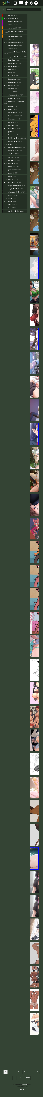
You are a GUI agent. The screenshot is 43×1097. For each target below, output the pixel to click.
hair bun (11, 125)
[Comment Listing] (21, 4)
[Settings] (31, 4)
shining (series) (13, 21)
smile (10, 195)
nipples (10, 154)
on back (11, 157)
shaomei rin (12, 18)
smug (10, 201)
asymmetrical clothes (15, 57)
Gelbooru (24, 1084)
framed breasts (13, 116)
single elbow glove (14, 186)
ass (9, 49)
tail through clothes (15, 211)
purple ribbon (13, 170)
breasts (11, 76)
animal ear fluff (13, 42)
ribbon (10, 179)
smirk (10, 198)
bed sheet (11, 60)
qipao (10, 176)
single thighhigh (13, 189)
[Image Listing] (15, 4)
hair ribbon (12, 128)
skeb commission (14, 192)
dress (10, 109)
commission (12, 36)
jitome (10, 132)
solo (9, 205)
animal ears (12, 45)
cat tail (10, 92)
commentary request (15, 31)
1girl (9, 39)
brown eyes (12, 82)
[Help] (36, 4)
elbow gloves (12, 112)
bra (9, 69)
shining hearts (13, 25)
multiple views (13, 151)
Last (28, 1078)
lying (10, 144)
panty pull (11, 166)
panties (10, 163)
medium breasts (14, 147)
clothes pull (12, 98)
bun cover (11, 85)
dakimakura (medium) (16, 101)
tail (9, 208)
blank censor (12, 66)
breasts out (12, 79)
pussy (10, 173)
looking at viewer (14, 138)
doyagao (11, 106)
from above (12, 119)
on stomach (12, 160)
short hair (11, 182)
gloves (10, 122)
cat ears (11, 88)
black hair (11, 63)
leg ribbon (11, 135)
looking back (12, 141)
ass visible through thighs (17, 52)
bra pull (11, 73)
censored (11, 28)
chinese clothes (13, 95)
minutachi (11, 15)
